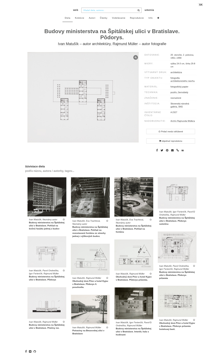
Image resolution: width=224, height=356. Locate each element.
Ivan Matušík (68, 44)
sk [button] (201, 4)
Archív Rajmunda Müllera (183, 121)
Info (150, 18)
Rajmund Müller (125, 44)
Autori (92, 18)
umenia (149, 10)
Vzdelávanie (118, 18)
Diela (67, 18)
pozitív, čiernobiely (179, 92)
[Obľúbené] (158, 18)
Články (103, 18)
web (75, 10)
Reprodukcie (137, 18)
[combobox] (111, 10)
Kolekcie (79, 18)
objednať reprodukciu (171, 141)
